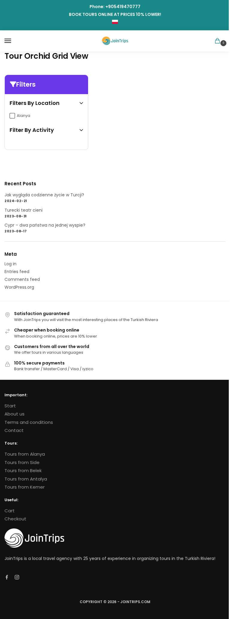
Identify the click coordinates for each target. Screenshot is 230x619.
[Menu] (13, 41)
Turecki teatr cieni (23, 210)
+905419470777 (122, 7)
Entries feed (16, 272)
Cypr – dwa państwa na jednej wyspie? (44, 225)
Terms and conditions (28, 422)
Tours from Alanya (24, 454)
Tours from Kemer (24, 487)
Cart (9, 510)
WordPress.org (19, 287)
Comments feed (22, 279)
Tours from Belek (23, 470)
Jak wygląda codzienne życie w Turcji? (44, 195)
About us (14, 414)
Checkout (15, 519)
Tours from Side (22, 462)
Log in (10, 264)
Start (10, 406)
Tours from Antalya (25, 479)
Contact (14, 430)
